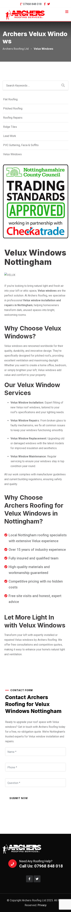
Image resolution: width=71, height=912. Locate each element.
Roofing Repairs (12, 117)
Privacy (42, 905)
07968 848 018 (32, 4)
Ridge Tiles (10, 126)
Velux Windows (12, 154)
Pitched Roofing (12, 108)
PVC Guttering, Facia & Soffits (21, 145)
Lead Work (9, 136)
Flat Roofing (10, 99)
